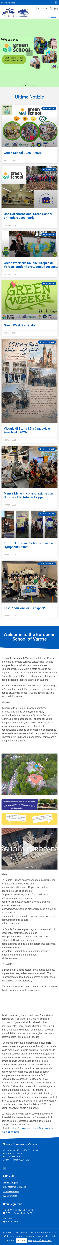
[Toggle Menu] (53, 16)
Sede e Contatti (10, 1196)
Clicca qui (29, 64)
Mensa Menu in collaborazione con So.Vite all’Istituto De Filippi (28, 495)
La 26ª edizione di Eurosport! (24, 608)
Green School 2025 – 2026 (23, 153)
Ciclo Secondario (11, 1191)
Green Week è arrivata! (20, 325)
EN (56, 8)
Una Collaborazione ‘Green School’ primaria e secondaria (28, 215)
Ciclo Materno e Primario (14, 1187)
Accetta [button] (21, 1240)
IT (51, 8)
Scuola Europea (10, 1182)
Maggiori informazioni (40, 1240)
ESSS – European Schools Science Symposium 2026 (28, 545)
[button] (9, 2)
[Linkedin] (56, 2)
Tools (41, 9)
